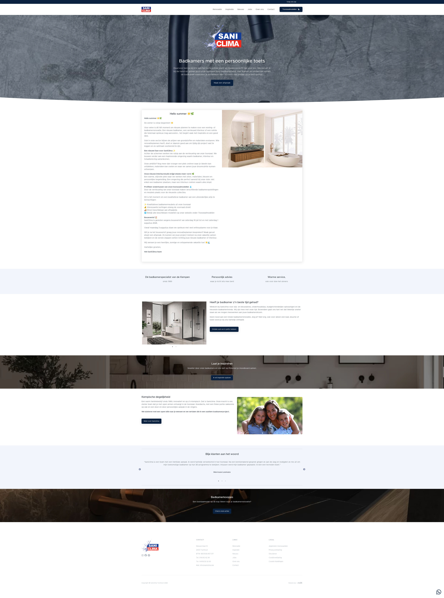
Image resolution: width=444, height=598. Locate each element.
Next (304, 469)
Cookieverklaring (275, 557)
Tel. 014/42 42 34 (203, 557)
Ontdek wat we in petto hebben (224, 329)
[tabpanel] (174, 323)
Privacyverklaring (275, 550)
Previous (140, 469)
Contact (270, 9)
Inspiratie (229, 9)
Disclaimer (273, 554)
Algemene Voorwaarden (278, 546)
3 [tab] (225, 481)
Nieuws (240, 9)
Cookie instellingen (276, 561)
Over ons (260, 9)
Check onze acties (222, 511)
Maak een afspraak (222, 83)
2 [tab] (176, 347)
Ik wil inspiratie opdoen (222, 378)
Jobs (250, 9)
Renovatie (217, 9)
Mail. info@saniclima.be (205, 565)
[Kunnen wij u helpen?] (438, 592)
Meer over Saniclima (151, 421)
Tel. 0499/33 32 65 (203, 561)
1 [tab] (172, 347)
